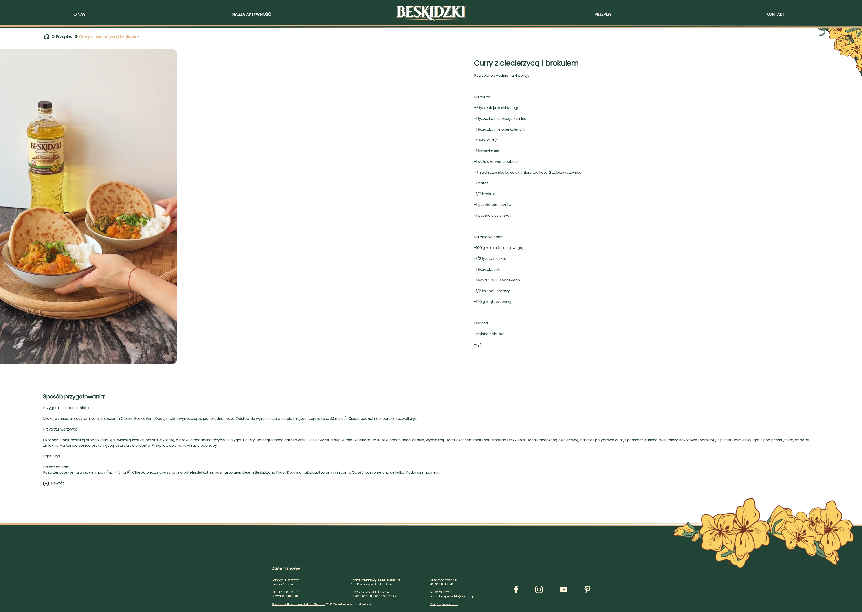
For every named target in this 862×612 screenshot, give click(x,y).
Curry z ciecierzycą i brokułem (109, 36)
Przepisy (64, 36)
